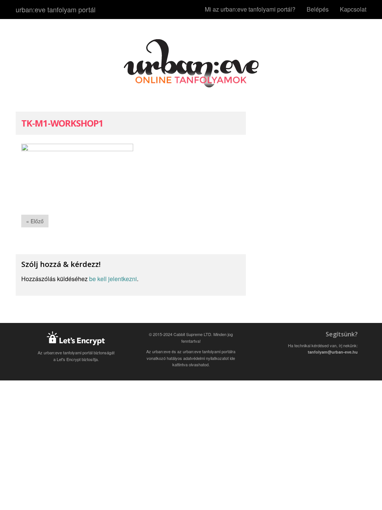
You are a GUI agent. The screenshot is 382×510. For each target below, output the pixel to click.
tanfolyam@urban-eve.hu (333, 352)
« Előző (35, 221)
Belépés (318, 9)
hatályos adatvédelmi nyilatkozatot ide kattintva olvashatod (201, 361)
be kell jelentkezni (113, 278)
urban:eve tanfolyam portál (56, 9)
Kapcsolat (353, 9)
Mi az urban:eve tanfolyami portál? (250, 9)
